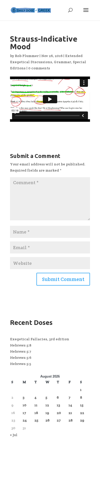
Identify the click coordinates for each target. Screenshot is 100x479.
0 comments (39, 68)
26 (47, 420)
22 (82, 412)
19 (47, 412)
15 (81, 405)
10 (24, 405)
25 (36, 420)
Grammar (62, 62)
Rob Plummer (27, 55)
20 (59, 412)
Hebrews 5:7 (20, 351)
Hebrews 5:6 (20, 357)
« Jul (13, 435)
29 (82, 420)
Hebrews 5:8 (20, 345)
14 (70, 405)
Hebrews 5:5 (20, 363)
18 (36, 412)
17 (24, 412)
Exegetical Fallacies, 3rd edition (39, 339)
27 (59, 420)
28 (70, 420)
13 (58, 405)
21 (70, 412)
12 (47, 405)
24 (25, 420)
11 (35, 405)
